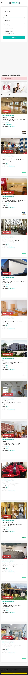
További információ (9, 671)
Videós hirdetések (9, 31)
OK (14, 673)
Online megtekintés (9, 33)
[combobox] (14, 16)
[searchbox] (14, 16)
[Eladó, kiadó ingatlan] (14, 87)
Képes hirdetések (9, 28)
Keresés (14, 37)
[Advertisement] (14, 58)
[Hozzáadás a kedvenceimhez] (23, 111)
